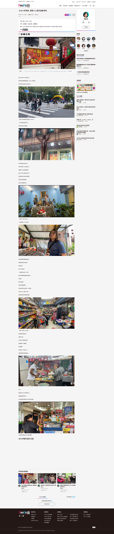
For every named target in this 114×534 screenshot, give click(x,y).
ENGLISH (84, 1)
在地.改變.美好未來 (74, 518)
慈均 (88, 41)
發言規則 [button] (73, 496)
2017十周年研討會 (74, 516)
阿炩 (93, 41)
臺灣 (24, 21)
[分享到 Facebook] (22, 34)
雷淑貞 (60, 26)
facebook (19, 516)
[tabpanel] (47, 501)
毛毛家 (79, 102)
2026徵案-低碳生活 (74, 514)
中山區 (30, 21)
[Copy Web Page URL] (29, 34)
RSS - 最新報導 (87, 514)
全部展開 (86, 50)
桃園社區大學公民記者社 (45, 26)
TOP (94, 527)
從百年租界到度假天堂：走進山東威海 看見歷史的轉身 (86, 131)
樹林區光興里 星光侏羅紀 (83, 125)
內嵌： (20, 71)
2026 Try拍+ (60, 514)
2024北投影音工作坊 (27, 26)
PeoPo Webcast (47, 516)
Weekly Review (34, 520)
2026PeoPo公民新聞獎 (82, 92)
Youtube (23, 516)
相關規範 (33, 516)
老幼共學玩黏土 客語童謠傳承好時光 (86, 58)
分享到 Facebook (74, 38)
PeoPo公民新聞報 (48, 514)
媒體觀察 (35, 23)
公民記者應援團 (47, 518)
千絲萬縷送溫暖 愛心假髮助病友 (85, 114)
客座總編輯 (46, 522)
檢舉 (74, 14)
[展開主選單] (93, 6)
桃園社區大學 (36, 26)
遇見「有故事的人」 (74, 520)
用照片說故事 (60, 520)
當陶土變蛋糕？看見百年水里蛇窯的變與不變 (86, 100)
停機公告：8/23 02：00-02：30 (85, 119)
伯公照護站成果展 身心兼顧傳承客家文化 (29, 485)
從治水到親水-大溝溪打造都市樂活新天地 (86, 107)
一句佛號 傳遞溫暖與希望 (83, 72)
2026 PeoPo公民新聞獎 (62, 516)
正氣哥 (79, 139)
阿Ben (79, 133)
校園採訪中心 (77, 5)
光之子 (79, 109)
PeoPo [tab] (42, 497)
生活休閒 (30, 23)
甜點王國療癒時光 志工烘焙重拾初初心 (67, 485)
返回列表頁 (47, 504)
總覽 (60, 5)
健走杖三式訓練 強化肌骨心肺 (48, 485)
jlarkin (78, 41)
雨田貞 (22, 488)
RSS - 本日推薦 (87, 516)
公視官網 (88, 1)
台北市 (26, 21)
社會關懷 (25, 23)
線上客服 (93, 1)
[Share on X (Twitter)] (24, 34)
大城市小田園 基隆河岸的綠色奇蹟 (85, 138)
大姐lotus (83, 41)
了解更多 (86, 27)
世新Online (80, 115)
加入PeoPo (78, 1)
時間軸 (32, 518)
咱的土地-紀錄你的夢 (61, 518)
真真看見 (80, 126)
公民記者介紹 (47, 520)
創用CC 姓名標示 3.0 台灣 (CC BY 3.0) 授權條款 (25, 29)
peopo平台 (80, 121)
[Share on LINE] (26, 34)
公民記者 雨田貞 (54, 26)
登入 (74, 1)
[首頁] (24, 6)
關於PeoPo (33, 514)
